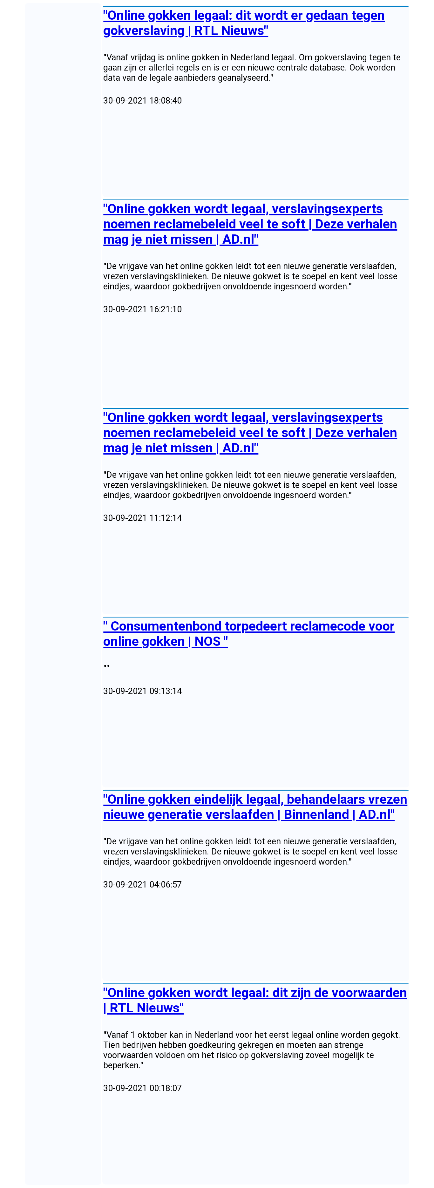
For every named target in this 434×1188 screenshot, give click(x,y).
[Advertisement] (255, 151)
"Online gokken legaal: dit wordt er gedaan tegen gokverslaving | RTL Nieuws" (244, 23)
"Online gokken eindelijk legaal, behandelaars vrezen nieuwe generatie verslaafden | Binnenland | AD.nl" (255, 807)
